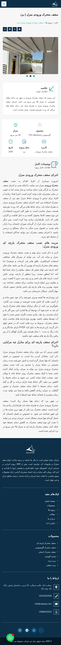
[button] (19, 29)
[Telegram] (27, 630)
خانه (56, 23)
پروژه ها (49, 23)
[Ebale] (41, 630)
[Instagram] (20, 630)
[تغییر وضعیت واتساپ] (10, 637)
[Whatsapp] (34, 630)
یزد (24, 151)
